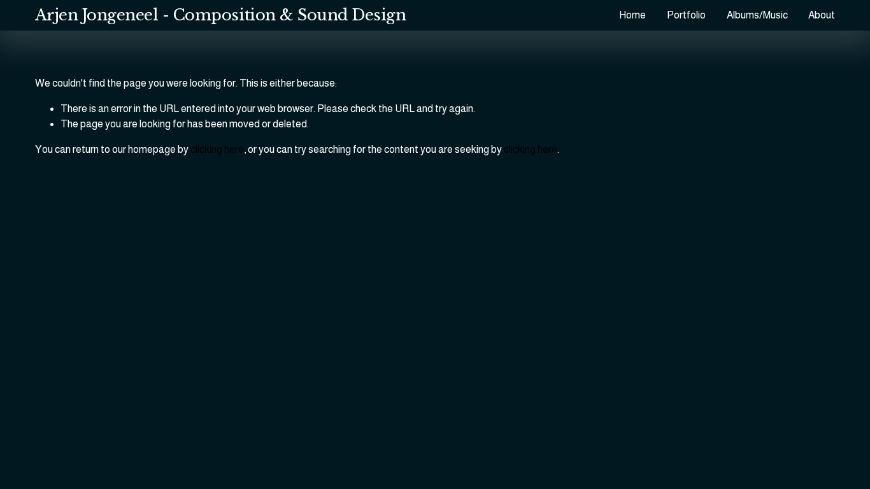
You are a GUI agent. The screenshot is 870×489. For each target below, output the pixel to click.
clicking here (217, 149)
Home (632, 15)
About (821, 15)
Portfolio (686, 15)
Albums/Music (757, 15)
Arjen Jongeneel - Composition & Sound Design (220, 15)
